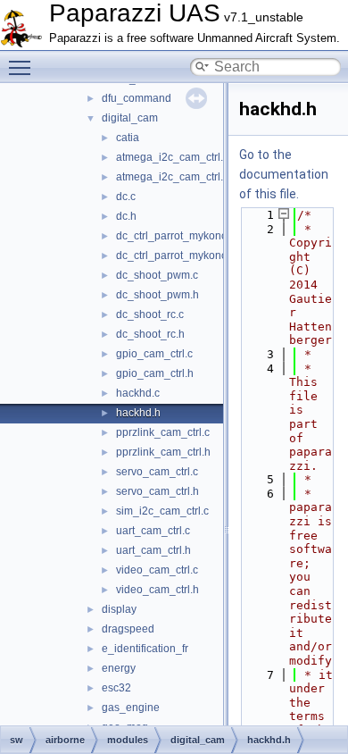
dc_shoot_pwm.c (157, 275)
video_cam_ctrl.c (157, 570)
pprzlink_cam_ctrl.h (163, 452)
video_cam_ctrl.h (157, 589)
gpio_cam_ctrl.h (155, 373)
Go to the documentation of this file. (283, 174)
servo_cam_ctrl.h (157, 491)
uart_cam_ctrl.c (153, 530)
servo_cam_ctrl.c (157, 471)
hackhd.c (138, 393)
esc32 (116, 688)
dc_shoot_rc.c (150, 314)
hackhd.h (138, 412)
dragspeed (128, 629)
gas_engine (131, 707)
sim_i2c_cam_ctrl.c (162, 511)
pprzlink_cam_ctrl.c (163, 432)
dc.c (126, 196)
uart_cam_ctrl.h (153, 550)
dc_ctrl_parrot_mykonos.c (178, 236)
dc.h (126, 216)
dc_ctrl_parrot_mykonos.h (179, 255)
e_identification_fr (145, 648)
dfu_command (136, 98)
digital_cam (130, 118)
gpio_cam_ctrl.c (154, 354)
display (119, 609)
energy (119, 668)
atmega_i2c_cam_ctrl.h (172, 177)
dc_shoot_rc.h (150, 334)
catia (127, 137)
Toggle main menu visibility (23, 67)
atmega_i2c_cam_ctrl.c (172, 157)
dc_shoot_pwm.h (157, 295)
